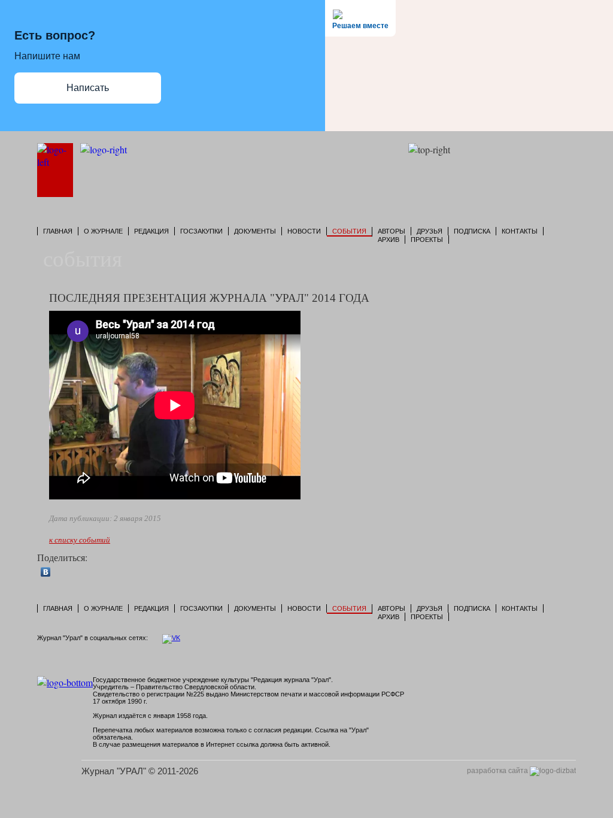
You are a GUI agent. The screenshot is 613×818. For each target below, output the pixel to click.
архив (388, 239)
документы (255, 231)
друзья (429, 231)
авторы (391, 231)
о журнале (103, 231)
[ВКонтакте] (46, 572)
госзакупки (201, 231)
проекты (427, 239)
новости (304, 231)
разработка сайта (498, 771)
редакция (151, 231)
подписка (472, 231)
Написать (87, 88)
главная (57, 231)
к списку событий (79, 539)
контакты (520, 231)
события (349, 231)
